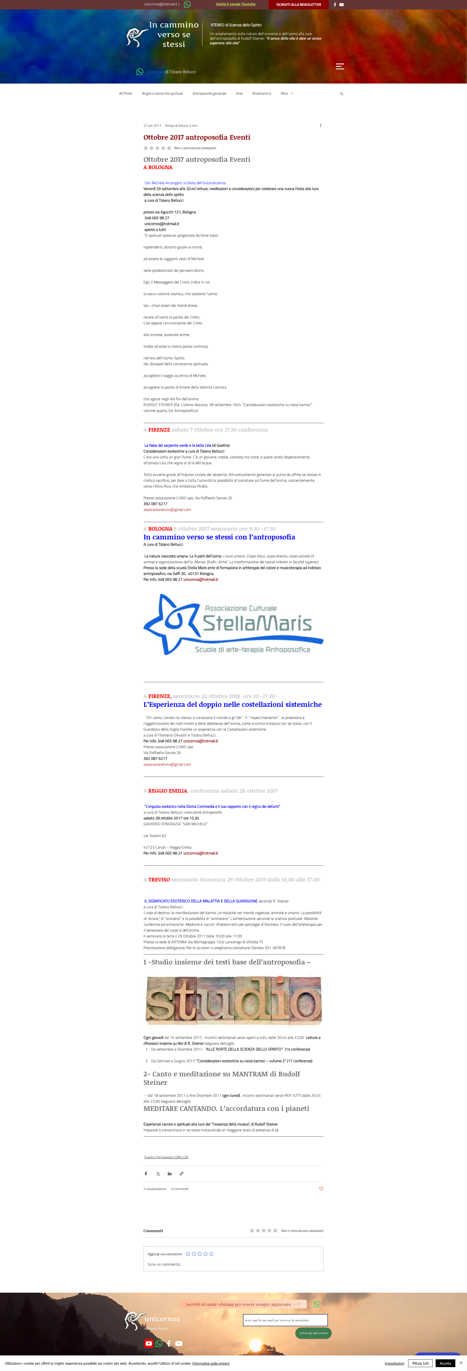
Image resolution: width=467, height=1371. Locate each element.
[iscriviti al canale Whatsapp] (187, 4)
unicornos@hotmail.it (160, 4)
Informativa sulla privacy (211, 1363)
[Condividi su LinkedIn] (169, 1173)
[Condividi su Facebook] (146, 1173)
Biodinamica (261, 93)
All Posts (125, 93)
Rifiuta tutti (420, 1363)
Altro (284, 93)
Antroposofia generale (209, 93)
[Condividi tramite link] (181, 1173)
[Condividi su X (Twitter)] (157, 1173)
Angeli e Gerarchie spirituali (162, 93)
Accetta (445, 1363)
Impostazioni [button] (394, 1363)
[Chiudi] (461, 1363)
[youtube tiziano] (178, 1343)
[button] (340, 66)
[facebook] (168, 1343)
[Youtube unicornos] (148, 1343)
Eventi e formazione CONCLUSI (166, 1157)
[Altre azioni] (320, 125)
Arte (239, 93)
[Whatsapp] (158, 1343)
